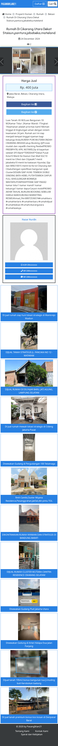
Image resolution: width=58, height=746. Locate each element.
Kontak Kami (41, 731)
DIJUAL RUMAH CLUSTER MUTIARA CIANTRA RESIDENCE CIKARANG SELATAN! (29, 573)
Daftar (38, 3)
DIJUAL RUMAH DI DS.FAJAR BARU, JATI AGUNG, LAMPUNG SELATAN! (29, 391)
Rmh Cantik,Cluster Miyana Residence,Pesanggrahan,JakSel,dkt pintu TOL (29, 499)
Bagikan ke (28, 104)
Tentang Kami (22, 731)
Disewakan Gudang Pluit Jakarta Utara (29, 608)
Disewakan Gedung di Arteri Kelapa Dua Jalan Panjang (29, 644)
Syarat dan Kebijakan (31, 734)
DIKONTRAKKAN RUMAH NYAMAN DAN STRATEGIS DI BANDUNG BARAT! (29, 536)
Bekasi (24, 93)
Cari (51, 3)
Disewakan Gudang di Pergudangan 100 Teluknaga (29, 463)
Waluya (10, 97)
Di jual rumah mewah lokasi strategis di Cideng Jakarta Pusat (29, 428)
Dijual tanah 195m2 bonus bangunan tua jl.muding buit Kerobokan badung (29, 682)
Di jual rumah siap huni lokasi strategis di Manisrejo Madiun (29, 317)
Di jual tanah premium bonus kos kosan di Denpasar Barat (29, 719)
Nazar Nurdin (29, 219)
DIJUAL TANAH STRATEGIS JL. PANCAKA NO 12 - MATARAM (29, 354)
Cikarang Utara (36, 93)
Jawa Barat (14, 93)
